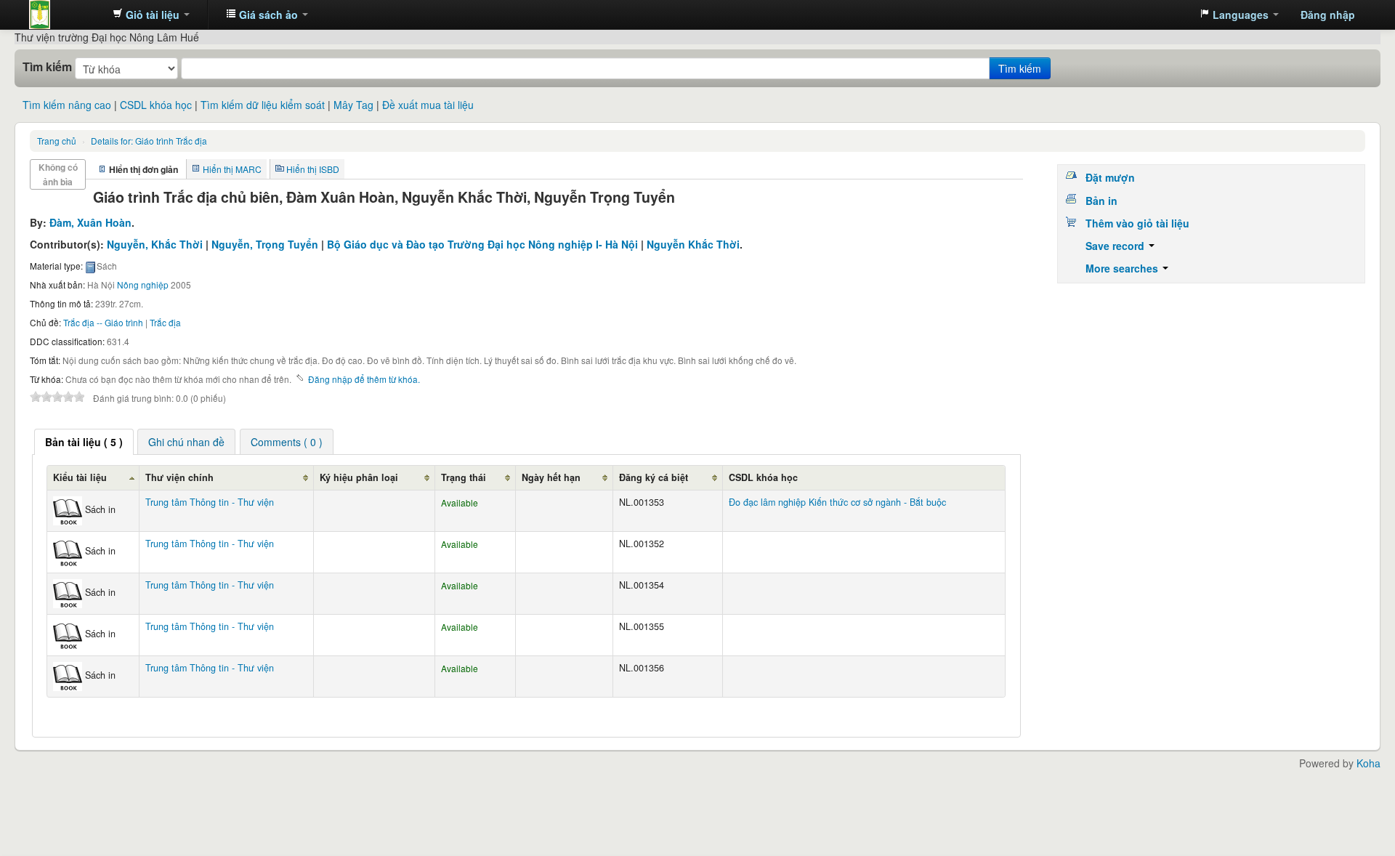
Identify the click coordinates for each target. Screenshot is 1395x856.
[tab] (84, 442)
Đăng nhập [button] (1328, 14)
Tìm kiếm (47, 67)
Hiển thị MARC (232, 169)
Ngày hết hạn (551, 477)
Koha (1368, 763)
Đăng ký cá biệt (653, 477)
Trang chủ (56, 140)
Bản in (1101, 200)
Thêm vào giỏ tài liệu (1137, 223)
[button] (151, 14)
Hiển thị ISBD (312, 169)
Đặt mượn (1110, 177)
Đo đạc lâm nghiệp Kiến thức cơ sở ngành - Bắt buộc (837, 502)
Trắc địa (165, 322)
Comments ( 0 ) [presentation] (287, 442)
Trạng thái (463, 477)
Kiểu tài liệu (80, 477)
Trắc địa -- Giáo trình (103, 322)
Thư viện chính (179, 477)
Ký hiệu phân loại (359, 477)
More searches (1123, 268)
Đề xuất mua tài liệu (428, 104)
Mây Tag (353, 104)
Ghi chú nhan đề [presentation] (186, 442)
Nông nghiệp (143, 284)
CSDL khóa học (156, 104)
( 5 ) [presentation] (84, 442)
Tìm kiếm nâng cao (67, 104)
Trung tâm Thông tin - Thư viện (65, 14)
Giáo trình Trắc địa (149, 140)
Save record (1116, 245)
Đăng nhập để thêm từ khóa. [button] (364, 379)
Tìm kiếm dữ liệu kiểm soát (263, 104)
